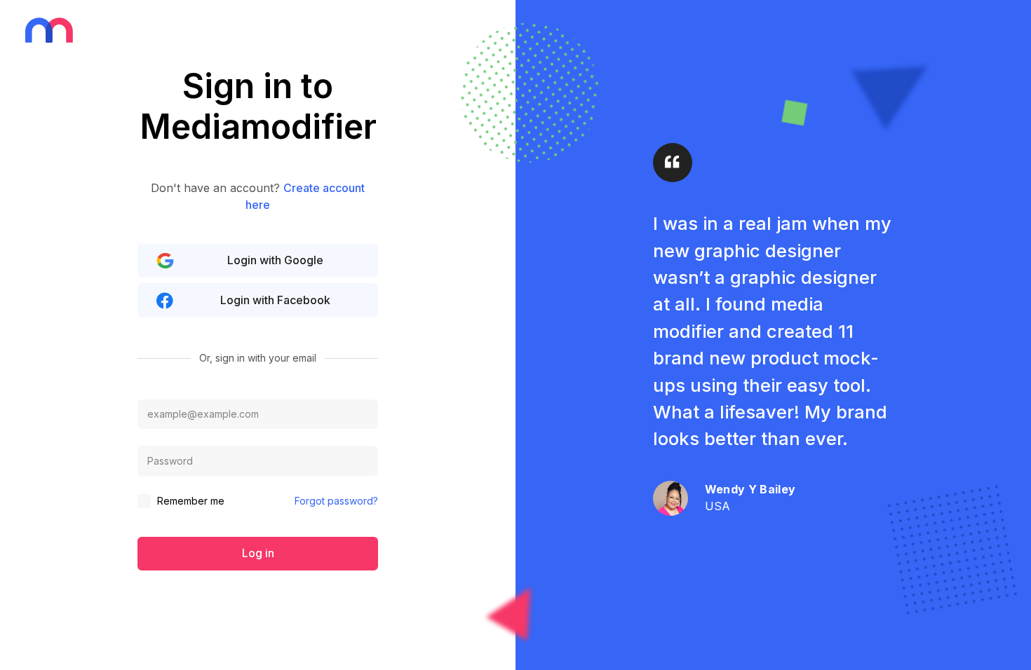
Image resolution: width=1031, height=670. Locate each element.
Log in (258, 553)
